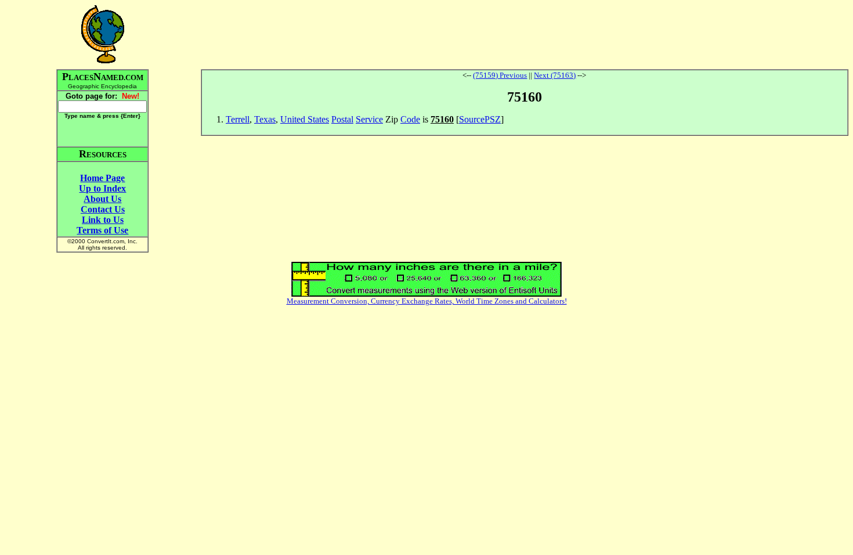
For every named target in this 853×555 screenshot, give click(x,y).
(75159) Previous (500, 75)
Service (369, 119)
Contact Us (103, 209)
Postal (342, 119)
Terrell (238, 119)
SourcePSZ (480, 119)
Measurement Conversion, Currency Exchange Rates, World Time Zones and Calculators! (427, 301)
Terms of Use (102, 230)
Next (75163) (555, 75)
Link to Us (103, 220)
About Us (102, 199)
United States (304, 119)
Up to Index (102, 188)
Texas (265, 119)
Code (410, 119)
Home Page (102, 178)
